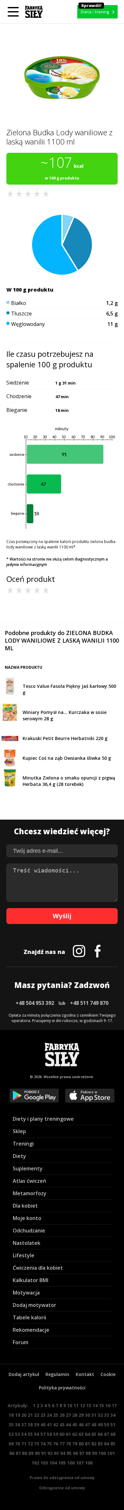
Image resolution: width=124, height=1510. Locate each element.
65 (93, 1434)
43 (62, 1425)
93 (56, 1453)
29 (81, 1415)
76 (55, 1444)
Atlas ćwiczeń (29, 1180)
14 (95, 1405)
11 (76, 1405)
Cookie (107, 1374)
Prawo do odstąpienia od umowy (62, 1477)
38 (30, 1425)
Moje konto (27, 1218)
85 (112, 1444)
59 (55, 1434)
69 (11, 1444)
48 (93, 1425)
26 (62, 1415)
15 (101, 1405)
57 (42, 1434)
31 (93, 1415)
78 (68, 1444)
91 (43, 1453)
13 (88, 1405)
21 (30, 1415)
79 (74, 1444)
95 (69, 1453)
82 (93, 1444)
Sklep (19, 1131)
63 (81, 1434)
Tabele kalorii (29, 1317)
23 (42, 1415)
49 (100, 1425)
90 (37, 1453)
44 (68, 1425)
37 (23, 1425)
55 (30, 1434)
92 (49, 1453)
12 (82, 1405)
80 (81, 1444)
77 (62, 1444)
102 (35, 1463)
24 (49, 1415)
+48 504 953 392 (35, 1002)
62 (74, 1434)
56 (36, 1434)
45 (74, 1425)
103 (44, 1463)
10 (69, 1405)
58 (49, 1434)
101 (111, 1453)
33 (106, 1415)
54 (23, 1434)
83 (100, 1444)
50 (106, 1425)
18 (11, 1415)
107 (80, 1463)
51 (112, 1425)
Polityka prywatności (62, 1388)
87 (18, 1453)
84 (106, 1444)
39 (36, 1425)
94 (62, 1453)
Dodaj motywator (34, 1305)
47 (87, 1425)
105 (62, 1463)
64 (87, 1434)
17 (114, 1405)
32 (100, 1415)
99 (94, 1453)
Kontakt (85, 1374)
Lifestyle (23, 1255)
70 (17, 1444)
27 (68, 1415)
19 (17, 1415)
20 (23, 1415)
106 (71, 1463)
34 (112, 1415)
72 (30, 1444)
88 (24, 1453)
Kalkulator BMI (30, 1280)
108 (89, 1463)
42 (55, 1425)
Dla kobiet (25, 1205)
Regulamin (57, 1374)
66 (100, 1434)
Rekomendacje (31, 1329)
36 (17, 1425)
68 (112, 1434)
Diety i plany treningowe (43, 1118)
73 (36, 1444)
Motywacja (26, 1292)
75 (49, 1444)
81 (87, 1444)
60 (62, 1434)
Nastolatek (26, 1242)
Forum (20, 1342)
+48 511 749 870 (89, 1002)
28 (74, 1415)
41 (49, 1425)
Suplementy (28, 1168)
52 (11, 1434)
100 (102, 1453)
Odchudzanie (29, 1230)
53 (17, 1434)
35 (11, 1425)
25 (55, 1415)
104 (53, 1463)
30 (87, 1415)
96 (75, 1453)
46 (81, 1425)
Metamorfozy (29, 1193)
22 (36, 1415)
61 (68, 1434)
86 (11, 1453)
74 (42, 1444)
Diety (19, 1156)
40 (42, 1425)
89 (30, 1453)
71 (23, 1444)
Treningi (23, 1143)
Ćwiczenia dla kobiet (38, 1267)
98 (88, 1453)
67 (106, 1434)
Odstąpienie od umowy (62, 1488)
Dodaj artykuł (24, 1374)
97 (81, 1453)
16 (107, 1405)
